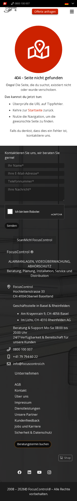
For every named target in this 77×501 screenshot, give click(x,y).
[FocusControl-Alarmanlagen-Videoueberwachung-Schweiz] (5, 4)
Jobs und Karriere (28, 426)
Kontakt (20, 390)
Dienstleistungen (27, 408)
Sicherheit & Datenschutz (33, 432)
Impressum (23, 402)
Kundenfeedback (27, 420)
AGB (18, 384)
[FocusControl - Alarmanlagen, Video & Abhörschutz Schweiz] (13, 12)
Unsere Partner (26, 414)
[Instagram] (49, 472)
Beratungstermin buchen (33, 444)
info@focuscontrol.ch (28, 364)
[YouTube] (39, 472)
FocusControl (38, 489)
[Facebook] (19, 472)
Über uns (21, 396)
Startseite (35, 110)
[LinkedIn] (29, 472)
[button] (69, 3)
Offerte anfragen (45, 11)
